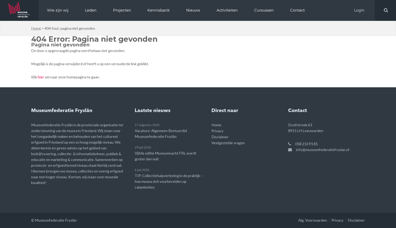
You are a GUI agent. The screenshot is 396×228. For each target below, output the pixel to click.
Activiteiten (227, 10)
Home (36, 28)
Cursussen (264, 10)
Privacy (217, 131)
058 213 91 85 (306, 144)
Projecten (122, 10)
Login (359, 10)
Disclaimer (220, 137)
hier (41, 77)
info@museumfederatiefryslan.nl (322, 149)
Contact (297, 10)
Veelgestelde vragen (228, 143)
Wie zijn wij (57, 10)
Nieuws (193, 10)
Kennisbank (158, 10)
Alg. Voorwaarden (312, 220)
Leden (91, 10)
